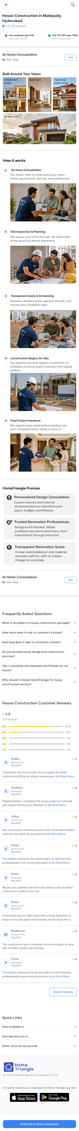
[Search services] (72, 4)
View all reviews (63, 991)
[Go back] (6, 4)
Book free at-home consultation (39, 1124)
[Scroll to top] (71, 566)
